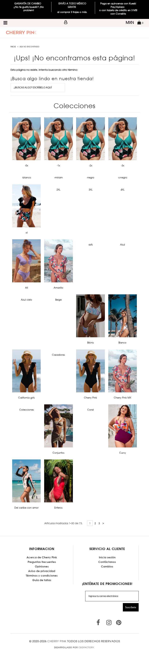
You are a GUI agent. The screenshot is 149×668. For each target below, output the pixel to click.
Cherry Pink (90, 397)
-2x (90, 165)
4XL (122, 189)
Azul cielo (26, 299)
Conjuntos (58, 452)
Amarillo (58, 287)
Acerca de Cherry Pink (42, 557)
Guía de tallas (41, 580)
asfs (90, 244)
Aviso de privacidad (41, 571)
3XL (90, 189)
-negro (90, 177)
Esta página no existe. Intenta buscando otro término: (44, 69)
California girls (26, 397)
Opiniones (42, 566)
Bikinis (90, 342)
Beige (58, 299)
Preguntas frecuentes (42, 562)
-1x (58, 165)
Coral (90, 409)
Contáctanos (107, 562)
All (26, 287)
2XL (58, 189)
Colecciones (26, 409)
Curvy (122, 452)
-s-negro (122, 177)
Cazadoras (58, 354)
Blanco (122, 342)
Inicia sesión (107, 557)
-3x (122, 165)
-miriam (58, 177)
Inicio (13, 46)
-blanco (26, 177)
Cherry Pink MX (122, 397)
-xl (26, 232)
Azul (122, 244)
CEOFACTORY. (86, 647)
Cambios (107, 566)
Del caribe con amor (26, 507)
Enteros (58, 507)
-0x (26, 165)
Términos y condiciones (42, 575)
